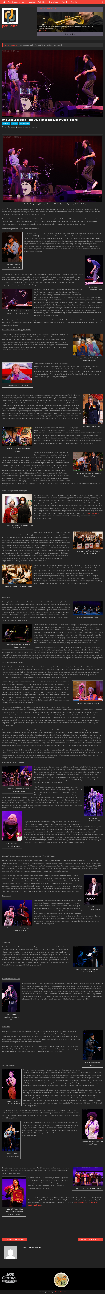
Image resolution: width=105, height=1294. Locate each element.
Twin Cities (41, 2)
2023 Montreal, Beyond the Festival (16, 1239)
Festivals (64, 2)
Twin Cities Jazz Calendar (16, 2)
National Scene (53, 2)
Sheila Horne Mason (24, 127)
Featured (6, 124)
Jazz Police (9, 26)
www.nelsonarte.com (93, 513)
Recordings (74, 2)
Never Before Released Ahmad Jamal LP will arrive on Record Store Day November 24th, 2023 (91, 1239)
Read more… (42, 30)
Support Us (31, 2)
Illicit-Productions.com (59, 1292)
